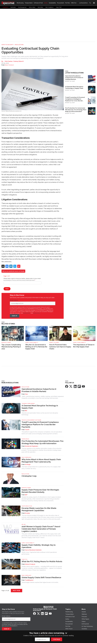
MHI (26, 410)
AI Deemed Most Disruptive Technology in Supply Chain (74, 87)
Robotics (24, 559)
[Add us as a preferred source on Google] (18, 266)
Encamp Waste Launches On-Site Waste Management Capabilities (39, 509)
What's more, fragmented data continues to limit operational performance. (39, 553)
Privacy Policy (36, 313)
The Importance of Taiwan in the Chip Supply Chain (83, 346)
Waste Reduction (27, 506)
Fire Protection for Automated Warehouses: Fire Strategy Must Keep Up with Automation (75, 109)
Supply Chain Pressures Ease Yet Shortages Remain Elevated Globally (40, 491)
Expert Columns (54, 342)
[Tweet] (14, 266)
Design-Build (25, 439)
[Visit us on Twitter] (71, 386)
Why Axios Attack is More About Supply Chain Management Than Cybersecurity (41, 460)
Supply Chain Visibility (31, 342)
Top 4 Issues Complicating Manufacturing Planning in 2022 (11, 347)
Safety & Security (7, 44)
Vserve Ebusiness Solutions (33, 550)
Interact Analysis (30, 564)
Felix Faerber (9, 61)
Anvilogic (28, 464)
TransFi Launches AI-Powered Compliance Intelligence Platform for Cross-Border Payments (75, 99)
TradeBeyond (29, 580)
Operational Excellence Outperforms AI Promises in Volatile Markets (74, 77)
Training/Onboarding (28, 403)
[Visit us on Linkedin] (75, 386)
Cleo (26, 394)
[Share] (6, 266)
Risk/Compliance (26, 457)
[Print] (3, 266)
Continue (56, 639)
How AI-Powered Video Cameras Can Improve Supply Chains (60, 347)
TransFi (27, 429)
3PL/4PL (24, 524)
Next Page (16, 590)
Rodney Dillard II (18, 61)
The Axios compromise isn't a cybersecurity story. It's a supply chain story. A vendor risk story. (41, 467)
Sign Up (14, 316)
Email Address (14, 300)
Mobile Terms (26, 313)
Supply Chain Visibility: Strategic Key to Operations (39, 546)
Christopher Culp (29, 476)
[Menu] (93, 2)
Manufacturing (6, 342)
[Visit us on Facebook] (66, 386)
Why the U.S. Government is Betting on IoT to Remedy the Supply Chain (36, 347)
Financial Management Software (31, 420)
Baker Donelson (9, 65)
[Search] (90, 2)
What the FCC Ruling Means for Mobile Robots (42, 561)
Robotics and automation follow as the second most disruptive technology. (40, 414)
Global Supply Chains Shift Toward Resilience (41, 577)
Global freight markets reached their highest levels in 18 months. (40, 582)
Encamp (27, 513)
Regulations (19, 44)
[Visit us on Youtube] (83, 386)
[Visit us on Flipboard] (79, 386)
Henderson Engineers (31, 446)
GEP (26, 494)
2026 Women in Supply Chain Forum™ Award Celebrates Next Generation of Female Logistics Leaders (41, 528)
